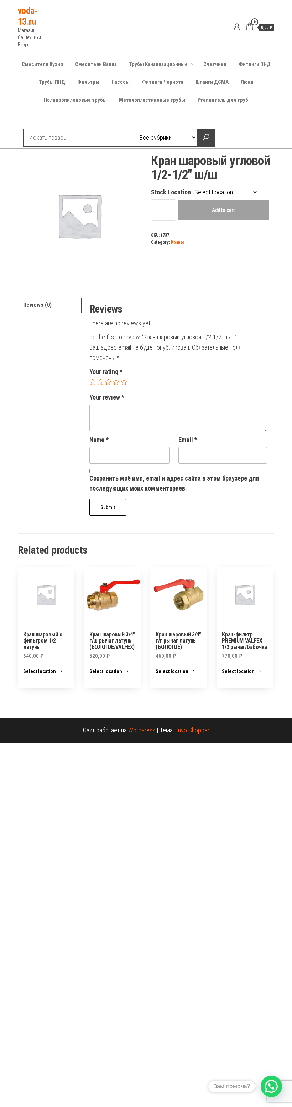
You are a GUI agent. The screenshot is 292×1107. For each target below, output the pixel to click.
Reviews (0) (37, 304)
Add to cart (223, 210)
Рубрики (44, 120)
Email (187, 439)
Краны (177, 242)
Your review (106, 397)
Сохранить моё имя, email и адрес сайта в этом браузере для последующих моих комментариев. (174, 483)
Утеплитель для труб (222, 100)
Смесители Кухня (42, 64)
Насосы (120, 82)
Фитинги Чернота (162, 82)
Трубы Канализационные (158, 64)
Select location (39, 671)
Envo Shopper (192, 730)
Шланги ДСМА (212, 82)
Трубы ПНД (52, 82)
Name (99, 439)
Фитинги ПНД (255, 64)
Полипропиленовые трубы (75, 100)
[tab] (50, 305)
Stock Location (171, 192)
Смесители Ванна (96, 64)
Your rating (105, 371)
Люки (247, 82)
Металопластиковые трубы (152, 100)
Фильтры (88, 82)
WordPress (141, 730)
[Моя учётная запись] (236, 26)
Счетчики (214, 64)
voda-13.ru (28, 16)
